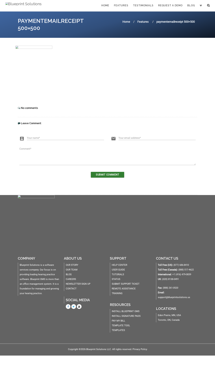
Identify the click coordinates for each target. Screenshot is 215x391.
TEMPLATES (118, 330)
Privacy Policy (140, 349)
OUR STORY (72, 265)
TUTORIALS (118, 274)
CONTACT (71, 288)
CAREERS (71, 279)
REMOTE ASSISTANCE (124, 288)
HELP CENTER (119, 265)
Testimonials (143, 5)
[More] (200, 6)
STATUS (116, 279)
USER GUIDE (118, 269)
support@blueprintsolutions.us (174, 297)
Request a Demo (170, 5)
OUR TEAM (71, 269)
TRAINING (117, 293)
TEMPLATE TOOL (121, 325)
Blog (191, 5)
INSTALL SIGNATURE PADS (126, 316)
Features (121, 5)
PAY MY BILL (118, 320)
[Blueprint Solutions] (22, 5)
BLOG (69, 274)
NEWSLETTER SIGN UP (78, 283)
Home (105, 5)
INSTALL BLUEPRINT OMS (125, 311)
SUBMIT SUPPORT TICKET (125, 283)
